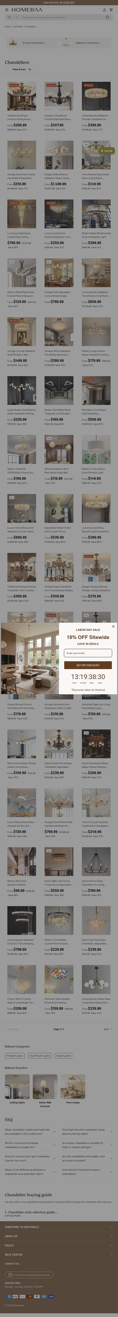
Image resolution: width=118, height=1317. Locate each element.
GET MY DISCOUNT (88, 665)
